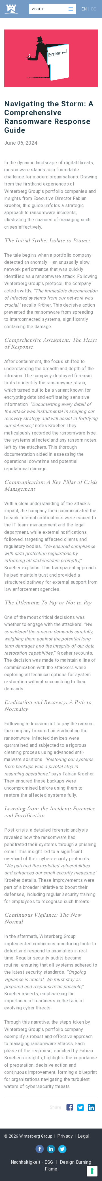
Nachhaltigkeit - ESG (32, 1162)
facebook (39, 1149)
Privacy (65, 1136)
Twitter (80, 1107)
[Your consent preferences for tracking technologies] (92, 1171)
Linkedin (91, 1107)
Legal (83, 1136)
